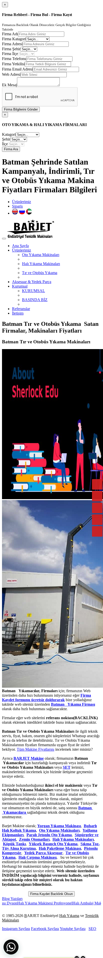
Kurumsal (20, 286)
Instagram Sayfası (16, 928)
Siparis (17, 206)
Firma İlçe (10, 54)
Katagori (9, 134)
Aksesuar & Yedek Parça (31, 282)
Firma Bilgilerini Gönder (21, 109)
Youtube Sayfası (73, 928)
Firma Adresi (12, 44)
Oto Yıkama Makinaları (40, 255)
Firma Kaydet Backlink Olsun (51, 894)
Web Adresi (11, 74)
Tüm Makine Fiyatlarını (35, 749)
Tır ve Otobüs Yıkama (39, 273)
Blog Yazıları (12, 898)
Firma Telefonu (14, 59)
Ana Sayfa (20, 246)
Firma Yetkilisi (13, 64)
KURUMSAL (33, 291)
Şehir (6, 139)
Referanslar (21, 309)
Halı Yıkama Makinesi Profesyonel (33, 903)
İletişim (18, 313)
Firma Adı (10, 34)
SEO (92, 928)
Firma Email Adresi (17, 69)
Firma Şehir (11, 49)
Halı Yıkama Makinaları (41, 264)
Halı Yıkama (69, 915)
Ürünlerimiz (21, 202)
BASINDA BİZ (35, 300)
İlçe (5, 144)
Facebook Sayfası (45, 928)
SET (66, 767)
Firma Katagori (14, 39)
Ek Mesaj (9, 85)
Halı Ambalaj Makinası (79, 903)
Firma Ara (11, 149)
